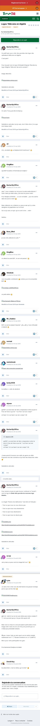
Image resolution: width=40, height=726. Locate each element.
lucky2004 (11, 383)
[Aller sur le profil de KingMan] (3, 166)
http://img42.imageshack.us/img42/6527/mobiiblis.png (18, 525)
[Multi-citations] (3, 97)
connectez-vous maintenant (25, 686)
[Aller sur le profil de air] (3, 145)
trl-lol (9, 556)
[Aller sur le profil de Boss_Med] (3, 233)
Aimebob (10, 273)
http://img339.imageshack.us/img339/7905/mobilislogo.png (19, 535)
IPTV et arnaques (19, 8)
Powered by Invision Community (20, 723)
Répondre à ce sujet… (12, 696)
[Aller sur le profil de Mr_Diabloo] (3, 320)
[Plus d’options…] (36, 48)
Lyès (8, 580)
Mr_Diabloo (11, 319)
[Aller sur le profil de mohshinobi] (3, 363)
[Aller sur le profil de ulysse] (3, 405)
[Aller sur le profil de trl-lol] (3, 557)
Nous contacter (20, 721)
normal (9, 341)
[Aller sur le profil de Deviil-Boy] (3, 663)
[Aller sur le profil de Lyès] (3, 582)
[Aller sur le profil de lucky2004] (3, 384)
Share (10, 706)
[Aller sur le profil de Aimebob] (3, 274)
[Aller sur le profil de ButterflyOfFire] (3, 48)
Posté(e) (13, 49)
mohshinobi (11, 362)
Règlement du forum (18, 3)
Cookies (29, 721)
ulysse (9, 403)
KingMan (10, 164)
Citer (7, 97)
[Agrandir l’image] (9, 80)
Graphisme (16, 33)
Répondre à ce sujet (20, 40)
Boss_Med (11, 232)
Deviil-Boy (11, 662)
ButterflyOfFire (8, 32)
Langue (10, 721)
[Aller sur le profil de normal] (3, 343)
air (8, 144)
